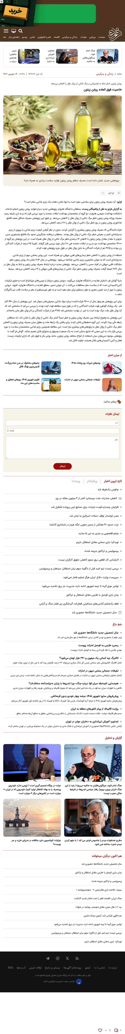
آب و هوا (21, 968)
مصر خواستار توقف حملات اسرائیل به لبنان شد (94, 516)
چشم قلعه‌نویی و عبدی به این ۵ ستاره (99, 533)
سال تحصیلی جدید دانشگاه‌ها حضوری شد (94, 612)
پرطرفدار (92, 481)
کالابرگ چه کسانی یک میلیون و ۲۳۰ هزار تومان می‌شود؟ (88, 658)
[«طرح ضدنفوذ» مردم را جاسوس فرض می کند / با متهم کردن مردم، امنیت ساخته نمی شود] (93, 818)
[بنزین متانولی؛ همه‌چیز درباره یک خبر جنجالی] (29, 56)
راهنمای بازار (14, 37)
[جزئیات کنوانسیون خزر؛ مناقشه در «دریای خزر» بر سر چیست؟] (32, 818)
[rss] (77, 958)
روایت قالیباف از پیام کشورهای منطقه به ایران (94, 709)
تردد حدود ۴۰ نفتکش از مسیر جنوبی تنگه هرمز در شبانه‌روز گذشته (84, 525)
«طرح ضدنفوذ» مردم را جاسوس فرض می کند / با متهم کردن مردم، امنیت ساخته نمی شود (93, 842)
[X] (67, 958)
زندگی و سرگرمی (70, 37)
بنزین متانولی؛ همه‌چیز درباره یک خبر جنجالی (12, 56)
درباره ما (113, 968)
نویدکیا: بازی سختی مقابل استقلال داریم (97, 542)
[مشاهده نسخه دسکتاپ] (13, 31)
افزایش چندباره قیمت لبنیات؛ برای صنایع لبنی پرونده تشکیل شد (85, 507)
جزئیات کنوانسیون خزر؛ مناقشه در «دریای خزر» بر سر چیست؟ (36, 842)
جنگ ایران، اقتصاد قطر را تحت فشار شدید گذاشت (98, 899)
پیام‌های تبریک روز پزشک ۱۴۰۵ (85, 363)
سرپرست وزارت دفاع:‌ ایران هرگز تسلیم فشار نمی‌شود (91, 577)
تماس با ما (99, 968)
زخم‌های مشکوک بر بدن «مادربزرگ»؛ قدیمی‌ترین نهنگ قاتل (22, 365)
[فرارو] (115, 34)
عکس (32, 37)
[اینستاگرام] (58, 958)
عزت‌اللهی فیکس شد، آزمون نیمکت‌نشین (103, 916)
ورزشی (92, 37)
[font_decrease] (103, 193)
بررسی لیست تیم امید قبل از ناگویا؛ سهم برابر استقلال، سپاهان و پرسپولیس (79, 569)
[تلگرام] (48, 958)
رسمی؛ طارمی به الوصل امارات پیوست (98, 645)
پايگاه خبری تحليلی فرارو (56, 975)
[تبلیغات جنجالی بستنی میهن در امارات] (112, 384)
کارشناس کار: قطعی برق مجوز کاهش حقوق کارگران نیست (88, 560)
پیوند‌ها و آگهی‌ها (72, 968)
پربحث (76, 481)
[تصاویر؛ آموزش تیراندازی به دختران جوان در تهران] (67, 56)
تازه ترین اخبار (113, 481)
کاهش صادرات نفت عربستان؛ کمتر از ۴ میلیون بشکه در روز (86, 498)
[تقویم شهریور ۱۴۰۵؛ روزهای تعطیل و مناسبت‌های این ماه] (51, 384)
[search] (20, 31)
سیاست (101, 37)
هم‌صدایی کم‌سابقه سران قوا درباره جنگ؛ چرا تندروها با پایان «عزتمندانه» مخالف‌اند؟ (73, 683)
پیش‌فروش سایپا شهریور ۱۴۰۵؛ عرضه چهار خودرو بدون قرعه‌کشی (84, 696)
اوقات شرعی (35, 968)
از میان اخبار (115, 355)
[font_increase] (119, 193)
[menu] (6, 31)
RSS (10, 968)
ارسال (62, 466)
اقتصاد (57, 37)
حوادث (83, 37)
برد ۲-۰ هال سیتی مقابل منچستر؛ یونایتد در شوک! (99, 907)
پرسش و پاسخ (52, 968)
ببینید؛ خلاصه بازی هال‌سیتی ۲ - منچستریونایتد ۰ (99, 890)
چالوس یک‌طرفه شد (108, 489)
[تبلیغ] (62, 13)
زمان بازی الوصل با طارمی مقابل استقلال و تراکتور (92, 595)
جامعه (3, 37)
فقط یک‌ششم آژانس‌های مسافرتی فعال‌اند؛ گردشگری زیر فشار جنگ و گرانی (79, 604)
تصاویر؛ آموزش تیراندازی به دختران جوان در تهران (49, 56)
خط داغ (117, 625)
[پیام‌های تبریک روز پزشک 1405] (112, 368)
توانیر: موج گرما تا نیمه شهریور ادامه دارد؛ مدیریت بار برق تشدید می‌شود (80, 586)
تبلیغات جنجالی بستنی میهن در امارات (82, 380)
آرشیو (87, 968)
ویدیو (24, 37)
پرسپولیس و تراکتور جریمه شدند (101, 551)
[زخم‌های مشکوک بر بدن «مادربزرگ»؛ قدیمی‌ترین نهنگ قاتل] (51, 368)
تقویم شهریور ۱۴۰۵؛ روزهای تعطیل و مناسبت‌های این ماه (22, 381)
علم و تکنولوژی (44, 37)
